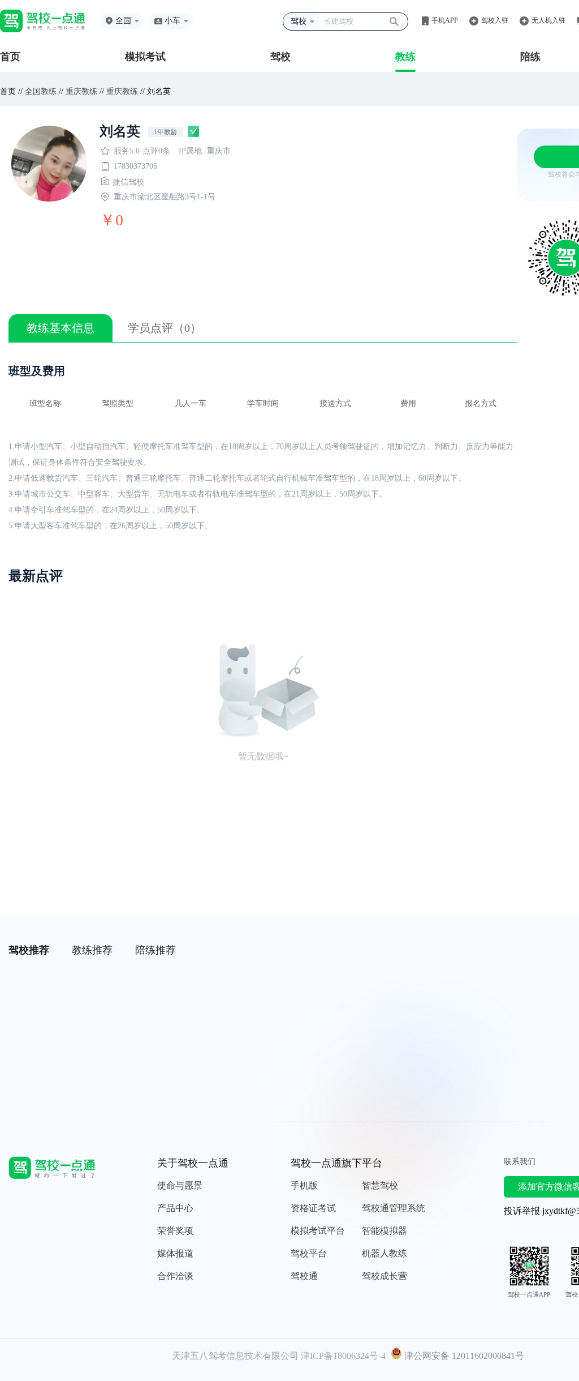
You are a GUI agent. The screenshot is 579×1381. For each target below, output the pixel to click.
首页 (10, 56)
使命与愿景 (179, 1185)
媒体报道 (175, 1253)
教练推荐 (92, 950)
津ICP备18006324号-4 (343, 1356)
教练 (405, 56)
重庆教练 (81, 91)
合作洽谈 (175, 1276)
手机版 (304, 1185)
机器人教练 (384, 1253)
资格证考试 (313, 1208)
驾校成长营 (384, 1276)
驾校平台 (309, 1253)
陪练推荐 (155, 950)
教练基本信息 (60, 328)
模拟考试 (145, 56)
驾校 (280, 56)
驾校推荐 (28, 950)
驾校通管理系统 (393, 1208)
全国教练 (41, 91)
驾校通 (304, 1276)
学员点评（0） (164, 328)
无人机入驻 (548, 20)
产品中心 (175, 1208)
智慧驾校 (380, 1185)
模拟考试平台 (318, 1230)
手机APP (444, 20)
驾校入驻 (494, 20)
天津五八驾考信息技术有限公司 (235, 1356)
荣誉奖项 (175, 1230)
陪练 (530, 56)
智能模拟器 (384, 1230)
